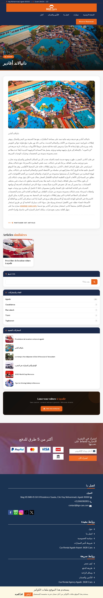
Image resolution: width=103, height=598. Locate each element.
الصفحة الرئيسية (88, 15)
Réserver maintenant (86, 21)
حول (90, 529)
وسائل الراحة (87, 573)
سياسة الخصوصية (85, 538)
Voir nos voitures (53, 409)
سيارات (76, 15)
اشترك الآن (83, 458)
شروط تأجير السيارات (83, 543)
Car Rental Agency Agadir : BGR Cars (75, 582)
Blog (8, 52)
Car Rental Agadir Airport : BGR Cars (76, 548)
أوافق (28, 594)
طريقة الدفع (87, 568)
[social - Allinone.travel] (10, 512)
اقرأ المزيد (19, 594)
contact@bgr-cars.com (79, 505)
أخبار (41, 15)
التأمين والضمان (53, 15)
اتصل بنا (66, 15)
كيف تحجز (88, 564)
